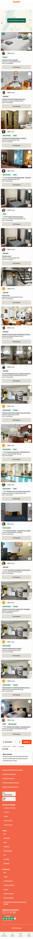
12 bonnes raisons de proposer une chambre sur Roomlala (15, 903)
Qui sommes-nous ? (8, 881)
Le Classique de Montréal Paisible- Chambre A (14, 138)
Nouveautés (6, 863)
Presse (5, 842)
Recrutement (7, 838)
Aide (5, 872)
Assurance (6, 889)
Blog (5, 833)
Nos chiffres (6, 859)
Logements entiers (8, 824)
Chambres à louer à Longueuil (10, 60)
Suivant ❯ (26, 742)
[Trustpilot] (9, 920)
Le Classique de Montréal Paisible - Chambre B (18, 177)
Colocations (6, 812)
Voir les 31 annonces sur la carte (16, 20)
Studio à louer (6, 295)
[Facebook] (3, 912)
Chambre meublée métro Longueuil (11, 648)
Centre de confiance (9, 893)
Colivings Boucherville (8, 778)
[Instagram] (7, 912)
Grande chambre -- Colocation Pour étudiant (19, 530)
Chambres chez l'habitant (10, 808)
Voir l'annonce (16, 67)
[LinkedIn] (14, 912)
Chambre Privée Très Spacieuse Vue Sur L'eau (13, 99)
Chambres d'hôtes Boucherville (10, 782)
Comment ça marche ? (9, 885)
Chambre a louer (6, 256)
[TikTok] (11, 912)
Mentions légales (8, 850)
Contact (6, 876)
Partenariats (6, 846)
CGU (5, 855)
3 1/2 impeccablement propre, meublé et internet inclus (17, 373)
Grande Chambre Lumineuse (15, 216)
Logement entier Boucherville (10, 787)
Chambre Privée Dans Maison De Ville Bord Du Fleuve (16, 334)
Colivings (6, 816)
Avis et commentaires (9, 897)
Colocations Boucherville (9, 774)
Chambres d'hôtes (8, 820)
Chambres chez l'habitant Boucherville (12, 770)
